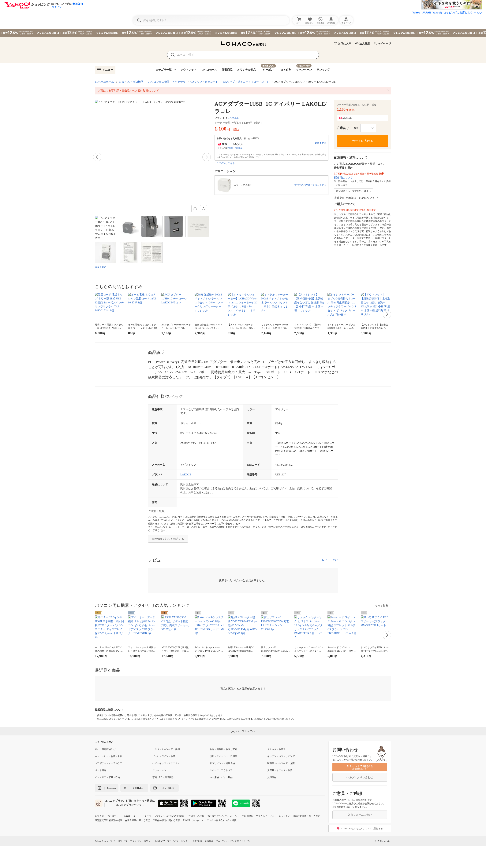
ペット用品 (100, 770)
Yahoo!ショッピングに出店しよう (452, 12)
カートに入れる (362, 140)
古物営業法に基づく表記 (137, 820)
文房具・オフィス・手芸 (279, 770)
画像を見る (100, 267)
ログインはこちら (225, 163)
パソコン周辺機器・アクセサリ (166, 81)
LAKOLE (233, 117)
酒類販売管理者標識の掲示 (108, 820)
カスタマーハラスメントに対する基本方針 (163, 816)
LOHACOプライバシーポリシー (223, 816)
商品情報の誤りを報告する (168, 538)
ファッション (159, 770)
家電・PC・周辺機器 (131, 81)
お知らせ (99, 816)
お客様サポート (132, 816)
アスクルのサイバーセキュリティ (273, 816)
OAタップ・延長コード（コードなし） (246, 81)
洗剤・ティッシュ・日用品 (223, 756)
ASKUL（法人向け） (193, 820)
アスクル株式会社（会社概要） (223, 820)
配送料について (343, 177)
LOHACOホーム (104, 81)
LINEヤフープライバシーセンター (172, 841)
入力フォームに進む (360, 814)
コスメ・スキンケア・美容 (166, 749)
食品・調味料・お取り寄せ (223, 749)
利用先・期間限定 (234, 148)
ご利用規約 (247, 816)
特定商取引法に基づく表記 (306, 816)
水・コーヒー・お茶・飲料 (108, 756)
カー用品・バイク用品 (221, 777)
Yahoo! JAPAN (421, 12)
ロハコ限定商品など (105, 749)
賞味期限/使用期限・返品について (354, 197)
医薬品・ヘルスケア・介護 (281, 763)
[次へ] (206, 157)
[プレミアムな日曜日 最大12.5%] (243, 33)
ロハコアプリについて (128, 805)
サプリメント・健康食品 (222, 763)
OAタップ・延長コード (204, 81)
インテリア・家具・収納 (107, 777)
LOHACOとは (114, 816)
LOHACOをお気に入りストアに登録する (362, 828)
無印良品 (271, 777)
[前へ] (97, 157)
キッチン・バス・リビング (281, 756)
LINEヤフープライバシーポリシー (135, 841)
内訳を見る (320, 143)
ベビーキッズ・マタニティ (166, 763)
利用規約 (197, 841)
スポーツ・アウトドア (221, 770)
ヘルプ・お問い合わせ (359, 777)
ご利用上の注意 (196, 816)
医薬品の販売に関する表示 (166, 820)
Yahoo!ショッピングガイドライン (233, 841)
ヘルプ (478, 12)
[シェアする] (194, 208)
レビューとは (330, 560)
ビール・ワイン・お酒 (163, 756)
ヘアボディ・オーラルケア (108, 763)
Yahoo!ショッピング (105, 841)
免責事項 (209, 841)
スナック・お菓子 (276, 749)
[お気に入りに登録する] (203, 208)
